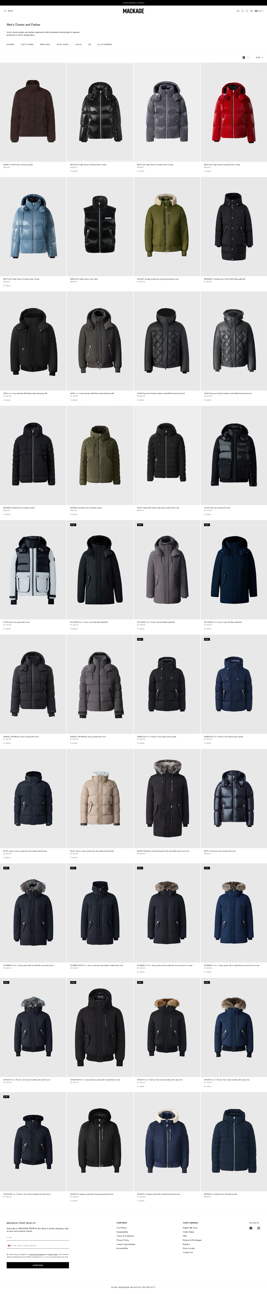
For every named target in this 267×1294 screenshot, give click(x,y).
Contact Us (188, 1252)
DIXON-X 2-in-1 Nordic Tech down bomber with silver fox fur (26, 1080)
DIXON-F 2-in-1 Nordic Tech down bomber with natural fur (160, 1080)
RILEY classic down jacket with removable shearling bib (25, 851)
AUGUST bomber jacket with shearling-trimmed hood (157, 279)
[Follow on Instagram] (258, 1228)
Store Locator (189, 1248)
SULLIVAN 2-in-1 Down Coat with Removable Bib (89, 622)
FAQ (185, 1236)
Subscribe (38, 1265)
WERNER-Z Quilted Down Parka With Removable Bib (224, 279)
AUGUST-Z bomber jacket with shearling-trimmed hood (91, 1194)
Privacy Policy (53, 1254)
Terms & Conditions (125, 1236)
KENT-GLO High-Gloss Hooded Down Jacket (88, 165)
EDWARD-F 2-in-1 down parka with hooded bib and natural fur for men (164, 965)
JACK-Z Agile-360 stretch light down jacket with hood (158, 508)
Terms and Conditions (37, 1254)
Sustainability (122, 1232)
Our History (122, 1227)
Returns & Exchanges (192, 1240)
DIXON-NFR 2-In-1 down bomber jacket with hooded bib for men (95, 1080)
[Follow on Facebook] (251, 1228)
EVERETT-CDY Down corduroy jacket (18, 165)
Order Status (188, 1232)
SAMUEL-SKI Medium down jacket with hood (21, 737)
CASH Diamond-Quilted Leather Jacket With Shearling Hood (161, 394)
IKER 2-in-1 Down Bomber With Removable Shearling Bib (25, 394)
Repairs (186, 1244)
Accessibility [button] (122, 1248)
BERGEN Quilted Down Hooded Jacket (18, 508)
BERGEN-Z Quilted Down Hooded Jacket (220, 1194)
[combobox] (11, 1246)
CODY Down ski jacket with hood (217, 508)
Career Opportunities (126, 1244)
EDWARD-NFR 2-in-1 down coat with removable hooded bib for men (96, 965)
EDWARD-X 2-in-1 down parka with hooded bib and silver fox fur (28, 965)
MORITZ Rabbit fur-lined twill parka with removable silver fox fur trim (163, 851)
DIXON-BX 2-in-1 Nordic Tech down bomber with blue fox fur (27, 1194)
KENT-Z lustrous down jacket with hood (220, 851)
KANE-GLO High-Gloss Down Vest (84, 279)
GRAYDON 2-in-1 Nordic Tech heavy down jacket (156, 737)
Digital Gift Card (190, 1227)
